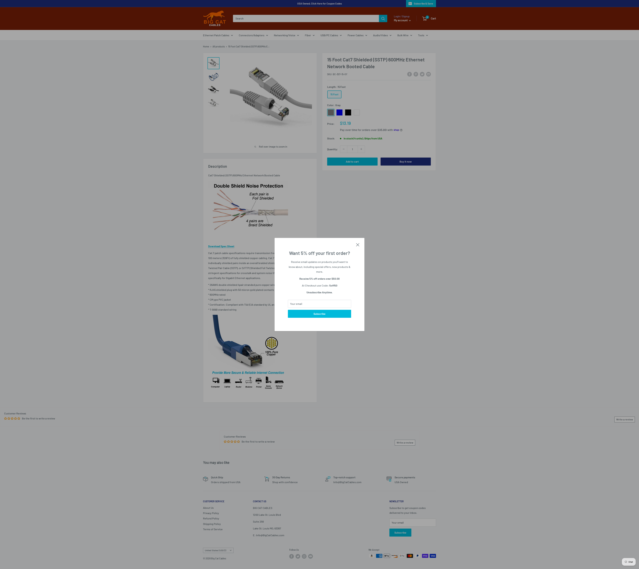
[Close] (357, 244)
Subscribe (319, 313)
